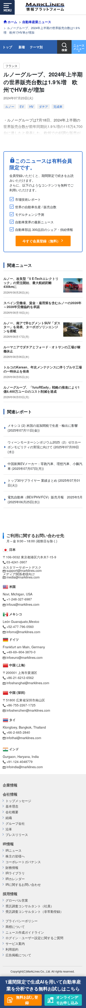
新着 (22, 47)
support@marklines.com (24, 570)
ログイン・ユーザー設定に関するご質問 (34, 938)
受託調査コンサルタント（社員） (30, 906)
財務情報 (12, 868)
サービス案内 (15, 944)
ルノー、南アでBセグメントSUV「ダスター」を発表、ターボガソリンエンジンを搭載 (31, 327)
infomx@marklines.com (23, 632)
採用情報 (10, 894)
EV (22, 106)
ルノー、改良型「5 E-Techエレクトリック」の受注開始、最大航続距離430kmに (30, 282)
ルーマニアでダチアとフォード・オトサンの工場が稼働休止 (41, 349)
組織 (9, 818)
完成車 (57, 106)
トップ (7, 47)
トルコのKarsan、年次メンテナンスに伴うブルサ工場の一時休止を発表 (42, 369)
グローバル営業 (17, 900)
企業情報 (10, 785)
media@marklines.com (23, 577)
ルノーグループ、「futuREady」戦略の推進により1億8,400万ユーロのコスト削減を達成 (41, 389)
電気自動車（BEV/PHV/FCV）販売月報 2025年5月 (45, 497)
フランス (11, 66)
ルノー (9, 106)
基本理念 (12, 806)
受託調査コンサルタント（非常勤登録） (34, 911)
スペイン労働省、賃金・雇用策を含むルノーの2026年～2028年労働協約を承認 (42, 304)
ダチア (43, 106)
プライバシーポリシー (22, 921)
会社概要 (12, 812)
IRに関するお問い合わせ (23, 884)
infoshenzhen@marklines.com (28, 710)
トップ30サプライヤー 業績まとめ (33, 480)
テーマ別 (36, 47)
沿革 (9, 829)
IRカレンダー (15, 879)
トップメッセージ (18, 801)
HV (31, 106)
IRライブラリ (15, 873)
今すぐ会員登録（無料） (41, 240)
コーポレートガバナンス (23, 862)
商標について (15, 927)
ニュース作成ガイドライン (25, 932)
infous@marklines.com (22, 604)
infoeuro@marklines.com (24, 657)
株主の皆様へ (15, 856)
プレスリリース (17, 835)
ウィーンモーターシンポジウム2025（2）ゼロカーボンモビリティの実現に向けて (44, 444)
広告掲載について (18, 955)
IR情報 (8, 844)
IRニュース (14, 850)
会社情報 (10, 794)
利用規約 (12, 949)
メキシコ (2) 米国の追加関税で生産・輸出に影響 (43, 425)
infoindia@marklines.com (24, 767)
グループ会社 (15, 823)
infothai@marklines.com (23, 737)
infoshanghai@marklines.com (27, 683)
